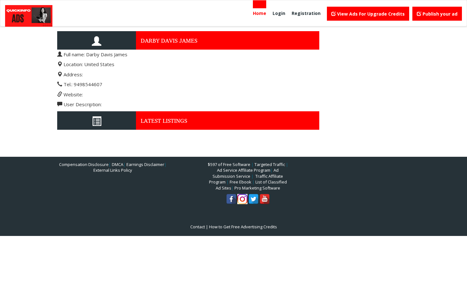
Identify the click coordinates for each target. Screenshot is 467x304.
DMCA (117, 164)
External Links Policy (112, 170)
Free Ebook (240, 182)
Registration (306, 13)
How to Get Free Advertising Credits (243, 227)
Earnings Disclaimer (145, 164)
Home (259, 13)
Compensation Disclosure (84, 164)
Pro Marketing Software (257, 188)
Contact (197, 227)
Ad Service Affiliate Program (243, 170)
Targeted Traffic (269, 164)
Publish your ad (439, 14)
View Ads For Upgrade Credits (370, 14)
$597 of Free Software (229, 164)
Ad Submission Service (246, 173)
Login (279, 13)
